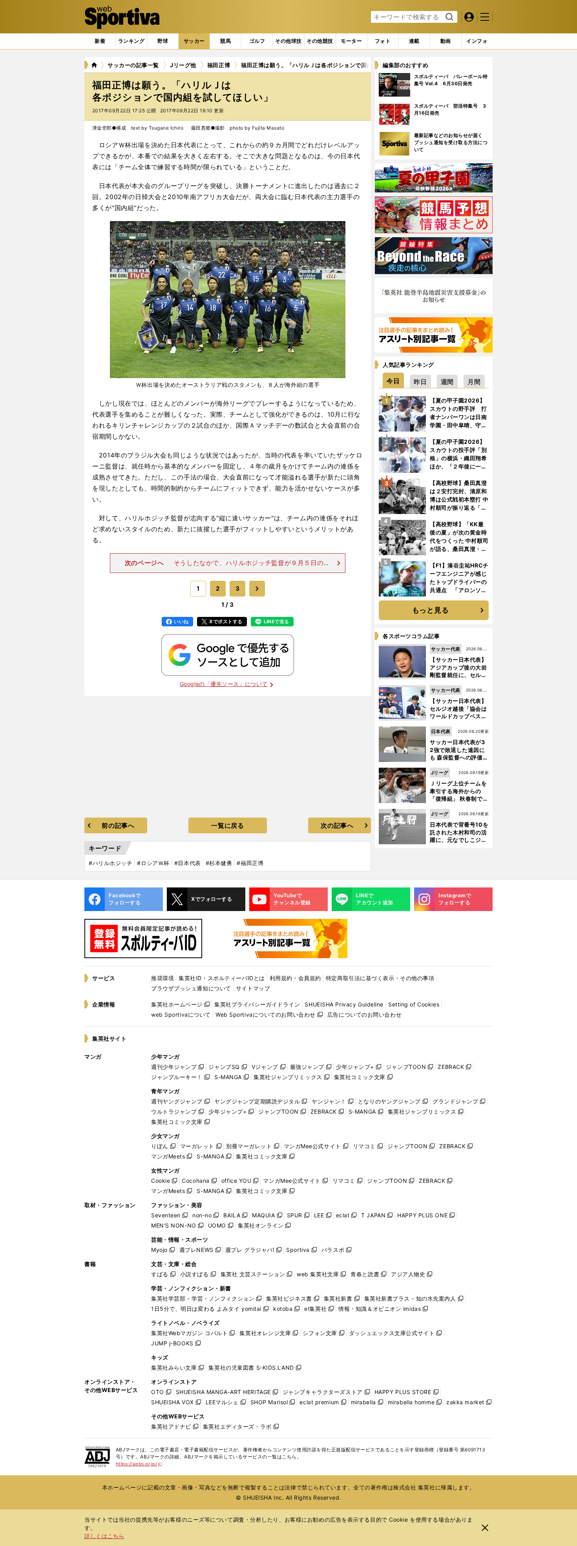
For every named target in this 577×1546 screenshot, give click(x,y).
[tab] (162, 41)
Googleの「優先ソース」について (224, 684)
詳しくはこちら (104, 1536)
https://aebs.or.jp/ (139, 1464)
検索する (448, 17)
